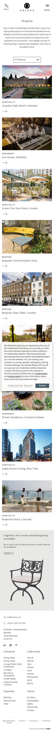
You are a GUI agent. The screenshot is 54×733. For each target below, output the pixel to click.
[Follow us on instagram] (10, 645)
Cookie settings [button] (15, 385)
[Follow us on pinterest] (16, 645)
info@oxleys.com (14, 617)
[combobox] (27, 59)
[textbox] (21, 59)
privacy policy (14, 376)
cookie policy (41, 373)
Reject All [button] (28, 385)
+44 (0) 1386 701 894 (16, 623)
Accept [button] (42, 386)
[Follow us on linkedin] (5, 645)
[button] (47, 7)
